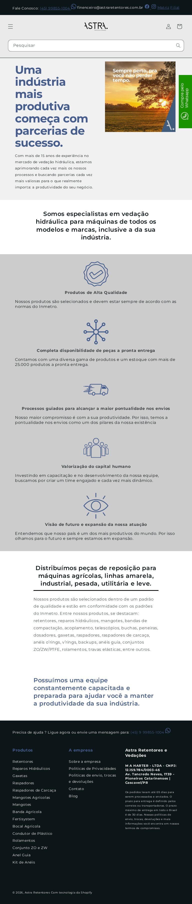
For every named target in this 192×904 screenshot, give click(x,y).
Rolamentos (23, 840)
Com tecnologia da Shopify (71, 892)
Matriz (164, 7)
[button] (10, 26)
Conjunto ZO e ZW (30, 848)
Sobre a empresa (84, 761)
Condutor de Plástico (32, 833)
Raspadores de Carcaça (34, 790)
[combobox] (96, 45)
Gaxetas (19, 776)
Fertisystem (23, 819)
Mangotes (21, 804)
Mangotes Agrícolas (31, 797)
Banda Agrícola (27, 812)
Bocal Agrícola (26, 826)
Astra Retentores (37, 892)
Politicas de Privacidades (92, 768)
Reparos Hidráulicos (31, 768)
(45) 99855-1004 (55, 8)
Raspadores (23, 783)
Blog (73, 796)
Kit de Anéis (23, 862)
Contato (76, 789)
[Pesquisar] (178, 45)
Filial (175, 7)
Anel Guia (21, 855)
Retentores (22, 761)
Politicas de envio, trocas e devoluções (92, 778)
